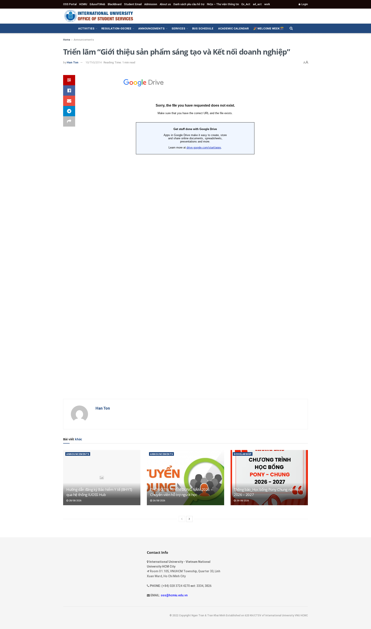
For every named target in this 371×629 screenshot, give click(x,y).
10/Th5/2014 (93, 62)
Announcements (151, 28)
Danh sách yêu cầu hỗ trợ (188, 4)
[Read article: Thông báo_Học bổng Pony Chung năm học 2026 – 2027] (269, 477)
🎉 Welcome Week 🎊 (268, 28)
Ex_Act (246, 4)
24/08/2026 (242, 500)
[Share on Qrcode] (69, 80)
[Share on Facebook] (69, 90)
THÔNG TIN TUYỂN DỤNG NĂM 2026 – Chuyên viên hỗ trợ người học (181, 492)
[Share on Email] (69, 101)
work (267, 4)
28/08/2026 (74, 500)
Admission (150, 4)
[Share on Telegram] (69, 111)
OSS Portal (70, 4)
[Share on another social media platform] (69, 121)
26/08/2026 (158, 500)
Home (66, 39)
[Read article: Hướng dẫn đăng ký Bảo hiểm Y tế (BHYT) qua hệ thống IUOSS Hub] (101, 477)
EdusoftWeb (97, 4)
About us (165, 4)
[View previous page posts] (182, 519)
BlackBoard (115, 4)
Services (178, 28)
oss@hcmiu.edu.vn (174, 595)
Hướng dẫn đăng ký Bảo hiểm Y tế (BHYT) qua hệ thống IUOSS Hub (99, 492)
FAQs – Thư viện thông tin (223, 4)
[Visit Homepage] (98, 16)
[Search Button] (291, 28)
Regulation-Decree (116, 28)
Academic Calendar (233, 28)
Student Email (133, 4)
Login (304, 4)
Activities (86, 28)
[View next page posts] (189, 519)
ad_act (257, 4)
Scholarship (243, 454)
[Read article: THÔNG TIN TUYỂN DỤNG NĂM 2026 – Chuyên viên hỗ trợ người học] (185, 477)
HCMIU (83, 4)
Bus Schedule (202, 28)
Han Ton (72, 62)
